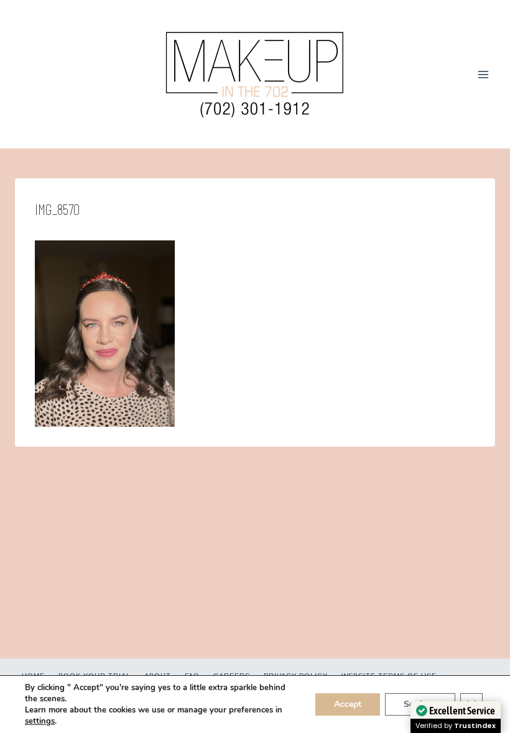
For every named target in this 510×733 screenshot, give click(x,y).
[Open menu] (482, 74)
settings (40, 721)
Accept (347, 704)
